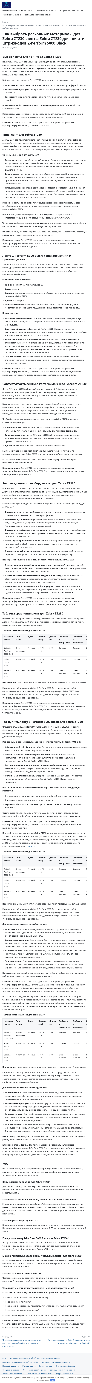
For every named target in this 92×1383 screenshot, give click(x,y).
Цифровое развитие (64, 1373)
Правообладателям (10, 1366)
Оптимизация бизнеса (46, 10)
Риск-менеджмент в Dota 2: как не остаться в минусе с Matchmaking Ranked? (69, 1340)
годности (30, 846)
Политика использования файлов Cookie (20, 1362)
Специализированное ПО (71, 10)
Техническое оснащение (12, 1373)
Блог (4, 1358)
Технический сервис (11, 14)
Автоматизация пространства (39, 1373)
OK (53, 1380)
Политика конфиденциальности (55, 1362)
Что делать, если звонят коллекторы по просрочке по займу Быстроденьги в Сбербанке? (21, 1342)
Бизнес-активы (26, 10)
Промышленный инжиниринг (37, 14)
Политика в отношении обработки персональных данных (34, 1358)
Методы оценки (9, 10)
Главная (5, 22)
